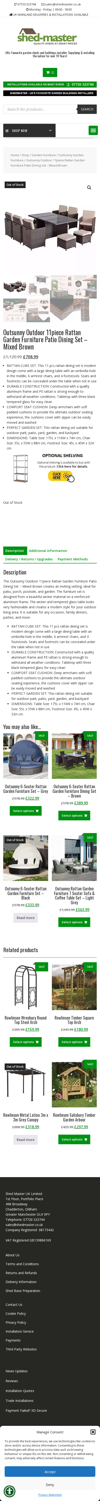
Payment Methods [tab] (73, 559)
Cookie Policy (16, 1313)
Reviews (12, 1381)
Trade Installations (19, 1400)
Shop (25, 155)
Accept (50, 1471)
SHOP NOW (19, 130)
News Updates (17, 1371)
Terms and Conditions (22, 1264)
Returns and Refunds (21, 1273)
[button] (93, 1432)
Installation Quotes (20, 1391)
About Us (13, 1255)
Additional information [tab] (48, 550)
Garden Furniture (44, 155)
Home (15, 155)
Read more (25, 917)
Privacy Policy (16, 1322)
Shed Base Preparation (23, 1290)
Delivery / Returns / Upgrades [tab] (29, 559)
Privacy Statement (50, 1495)
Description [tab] (14, 550)
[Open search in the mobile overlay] (50, 109)
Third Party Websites (21, 1349)
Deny (50, 1484)
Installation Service (20, 1331)
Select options (23, 811)
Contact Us (14, 1304)
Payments (13, 1340)
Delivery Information (21, 1282)
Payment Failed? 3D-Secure (26, 1410)
